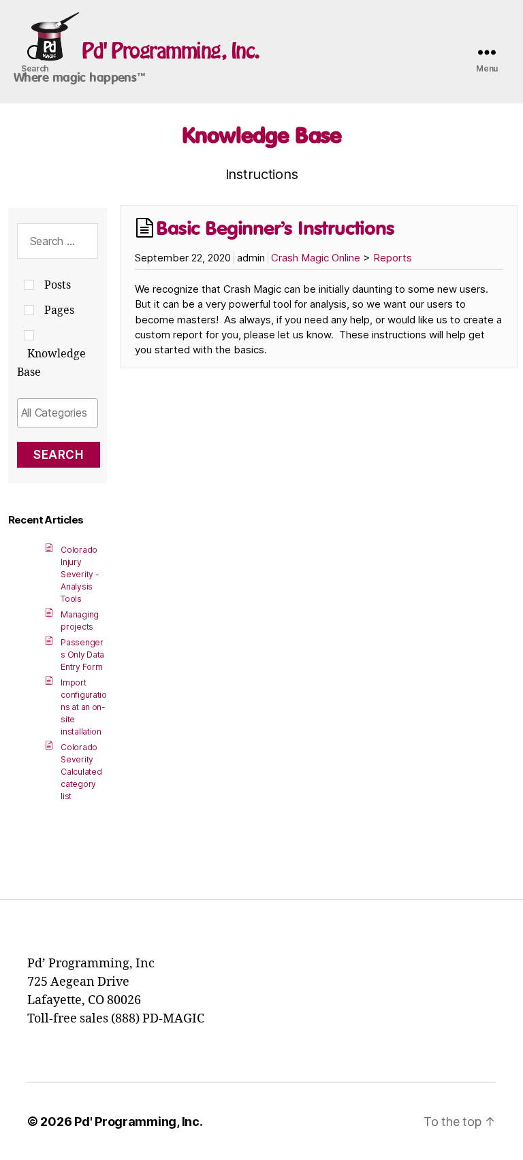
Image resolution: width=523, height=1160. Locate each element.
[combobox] (58, 413)
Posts (57, 285)
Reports (392, 257)
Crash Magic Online (315, 257)
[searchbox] (58, 412)
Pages (59, 310)
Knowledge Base (261, 134)
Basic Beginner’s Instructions (275, 228)
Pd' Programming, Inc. (170, 50)
